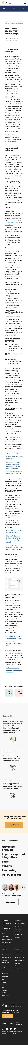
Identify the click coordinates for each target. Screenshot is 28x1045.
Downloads (5, 976)
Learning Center (19, 952)
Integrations (5, 936)
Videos (4, 987)
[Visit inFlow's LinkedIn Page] (15, 1029)
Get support (18, 954)
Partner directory (6, 957)
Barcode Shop (6, 995)
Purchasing (9, 870)
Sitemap (4, 1023)
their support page (11, 307)
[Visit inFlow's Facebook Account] (11, 1029)
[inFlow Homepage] (6, 3)
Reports (7, 866)
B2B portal (17, 926)
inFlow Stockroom (7, 931)
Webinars (4, 982)
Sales (6, 21)
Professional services (20, 957)
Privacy (11, 1023)
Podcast (4, 985)
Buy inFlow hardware (7, 939)
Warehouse (18, 929)
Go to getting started (14, 824)
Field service (18, 937)
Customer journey (20, 960)
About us (4, 952)
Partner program (6, 954)
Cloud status (18, 966)
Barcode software (19, 923)
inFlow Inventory (6, 923)
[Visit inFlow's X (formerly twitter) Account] (3, 1029)
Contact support (10, 902)
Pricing (4, 933)
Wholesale (17, 931)
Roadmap (17, 963)
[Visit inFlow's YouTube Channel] (7, 1029)
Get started (7, 1016)
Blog (3, 979)
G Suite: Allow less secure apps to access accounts (14, 670)
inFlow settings (11, 875)
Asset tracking (18, 934)
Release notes (18, 968)
